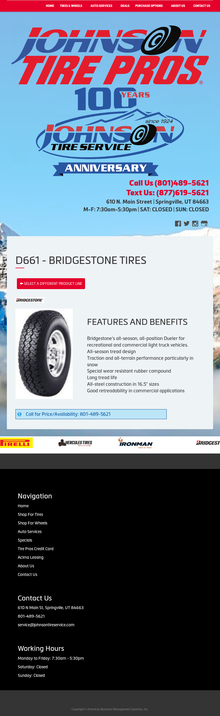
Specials (25, 540)
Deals (125, 5)
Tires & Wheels (71, 5)
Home (50, 5)
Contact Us (27, 574)
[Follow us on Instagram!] (195, 223)
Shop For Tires (30, 514)
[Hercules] (62, 442)
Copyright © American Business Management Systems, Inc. (110, 709)
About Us (178, 5)
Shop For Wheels (32, 523)
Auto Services (101, 5)
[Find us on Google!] (204, 223)
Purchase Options (149, 5)
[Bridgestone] (200, 442)
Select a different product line (52, 284)
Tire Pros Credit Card (36, 548)
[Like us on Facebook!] (178, 223)
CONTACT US (201, 5)
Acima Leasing (31, 557)
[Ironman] (122, 442)
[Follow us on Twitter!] (187, 223)
